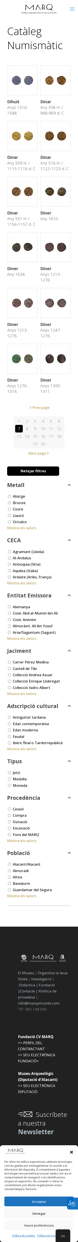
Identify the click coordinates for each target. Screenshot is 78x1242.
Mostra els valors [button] (21, 527)
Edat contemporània (31, 723)
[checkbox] (9, 496)
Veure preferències (39, 1225)
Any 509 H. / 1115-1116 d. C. (21, 163)
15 (35, 436)
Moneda (20, 785)
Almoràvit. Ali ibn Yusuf (33, 625)
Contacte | (29, 991)
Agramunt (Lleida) (28, 551)
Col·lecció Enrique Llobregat (36, 681)
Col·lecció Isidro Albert (31, 687)
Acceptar (39, 1201)
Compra (20, 815)
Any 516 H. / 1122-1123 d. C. (54, 163)
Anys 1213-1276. (50, 274)
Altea (17, 876)
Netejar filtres (33, 471)
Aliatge (19, 496)
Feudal (18, 736)
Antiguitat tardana (29, 717)
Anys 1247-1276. (50, 330)
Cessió (18, 808)
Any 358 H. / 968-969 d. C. (52, 107)
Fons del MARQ (26, 834)
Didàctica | (29, 984)
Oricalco (20, 521)
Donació (20, 821)
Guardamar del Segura (32, 889)
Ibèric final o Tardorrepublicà (38, 742)
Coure (18, 508)
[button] (71, 1152)
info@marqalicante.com (38, 1003)
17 (51, 436)
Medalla (20, 778)
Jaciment (19, 650)
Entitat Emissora (29, 595)
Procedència (23, 797)
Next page (37, 453)
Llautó (18, 515)
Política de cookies (23, 1235)
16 (43, 436)
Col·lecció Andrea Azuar (32, 674)
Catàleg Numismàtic (35, 38)
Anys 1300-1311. (50, 385)
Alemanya (21, 606)
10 (43, 428)
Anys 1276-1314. (17, 385)
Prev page (40, 407)
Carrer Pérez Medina (31, 662)
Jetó (16, 772)
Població (18, 852)
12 (59, 428)
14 (27, 436)
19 (35, 443)
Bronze (19, 502)
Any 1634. (16, 271)
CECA (14, 540)
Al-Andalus (22, 557)
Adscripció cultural (32, 706)
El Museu (26, 972)
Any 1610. (49, 215)
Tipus (14, 761)
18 (59, 436)
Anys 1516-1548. (17, 107)
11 (51, 428)
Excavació (21, 828)
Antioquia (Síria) (26, 564)
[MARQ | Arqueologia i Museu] (39, 8)
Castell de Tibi (25, 668)
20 (43, 443)
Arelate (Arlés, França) (32, 576)
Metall (15, 485)
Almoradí (21, 870)
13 (19, 436)
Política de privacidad (50, 1235)
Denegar (39, 1213)
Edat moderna (25, 729)
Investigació (41, 978)
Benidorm (21, 883)
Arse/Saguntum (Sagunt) (34, 632)
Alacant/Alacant (27, 864)
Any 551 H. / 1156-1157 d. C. (21, 218)
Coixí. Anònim (24, 619)
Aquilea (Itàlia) (25, 570)
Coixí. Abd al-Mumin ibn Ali (35, 613)
